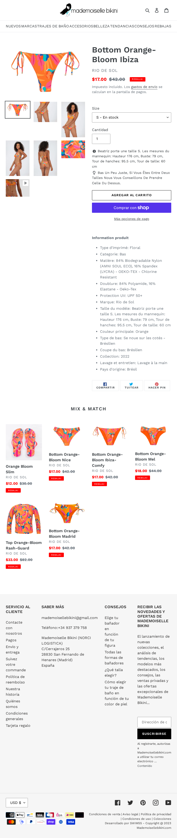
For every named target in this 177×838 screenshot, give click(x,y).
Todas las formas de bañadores (114, 657)
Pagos (11, 640)
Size (95, 108)
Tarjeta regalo (18, 725)
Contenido (144, 766)
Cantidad (100, 130)
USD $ (15, 802)
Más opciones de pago (131, 219)
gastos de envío (144, 87)
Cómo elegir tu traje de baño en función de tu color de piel (117, 693)
